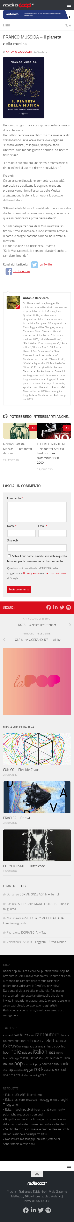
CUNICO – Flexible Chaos (21, 770)
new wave (39, 1058)
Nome (11, 526)
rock (39, 1069)
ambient (8, 1035)
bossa (31, 1035)
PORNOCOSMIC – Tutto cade (24, 866)
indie (15, 1051)
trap (43, 1075)
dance (33, 1040)
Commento (15, 498)
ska (57, 1070)
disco (42, 1041)
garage (29, 1046)
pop (18, 1063)
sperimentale (13, 1075)
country (8, 1041)
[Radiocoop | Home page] (24, 5)
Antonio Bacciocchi (19, 51)
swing (36, 1075)
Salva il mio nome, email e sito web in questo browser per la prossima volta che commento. (37, 558)
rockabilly (49, 1070)
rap (10, 1069)
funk (14, 1046)
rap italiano (19, 1070)
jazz (52, 1052)
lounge (15, 1058)
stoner (28, 1075)
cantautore (47, 1034)
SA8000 (23, 976)
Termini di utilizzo (55, 573)
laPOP (7, 1058)
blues (24, 1035)
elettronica (56, 1040)
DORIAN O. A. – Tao (33, 932)
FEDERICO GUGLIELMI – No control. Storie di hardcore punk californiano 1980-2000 (51, 453)
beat (16, 1035)
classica (64, 1035)
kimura (59, 1053)
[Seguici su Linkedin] (55, 607)
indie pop (27, 1052)
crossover (20, 1041)
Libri (6, 25)
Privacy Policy (31, 573)
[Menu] (69, 5)
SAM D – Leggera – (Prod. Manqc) (45, 942)
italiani (41, 1051)
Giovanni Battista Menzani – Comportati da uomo (17, 448)
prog (38, 1064)
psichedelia (50, 1064)
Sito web (12, 540)
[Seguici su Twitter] (61, 607)
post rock (29, 1064)
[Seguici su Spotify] (68, 607)
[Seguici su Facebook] (48, 607)
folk (6, 1046)
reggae (29, 1070)
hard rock (53, 1046)
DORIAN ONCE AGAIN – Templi (39, 894)
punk (63, 1063)
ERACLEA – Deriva (16, 818)
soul (63, 1069)
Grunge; (40, 1046)
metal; (24, 1058)
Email (42, 526)
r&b (5, 1069)
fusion (21, 1046)
